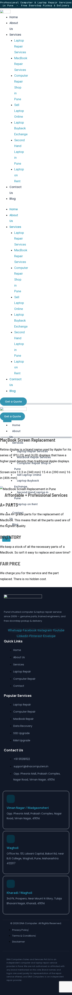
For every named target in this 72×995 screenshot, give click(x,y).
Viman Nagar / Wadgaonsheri (28, 808)
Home (13, 17)
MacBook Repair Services (20, 64)
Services (15, 35)
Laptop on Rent (27, 504)
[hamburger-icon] (7, 420)
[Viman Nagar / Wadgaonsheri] (11, 799)
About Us (14, 434)
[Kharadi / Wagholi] (11, 884)
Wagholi (12, 848)
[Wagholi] (11, 839)
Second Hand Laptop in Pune (19, 151)
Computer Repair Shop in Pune (21, 87)
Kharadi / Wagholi (19, 893)
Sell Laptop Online (19, 110)
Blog (12, 199)
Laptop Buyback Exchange (21, 128)
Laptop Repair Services (20, 46)
